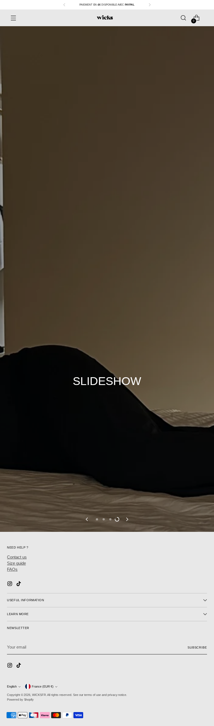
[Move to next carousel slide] (126, 519)
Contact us (16, 557)
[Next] (150, 4)
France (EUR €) (43, 686)
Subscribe (197, 647)
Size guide (16, 563)
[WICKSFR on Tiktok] (19, 584)
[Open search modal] (183, 18)
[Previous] (64, 4)
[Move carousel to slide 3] (110, 519)
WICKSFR (39, 694)
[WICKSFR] (104, 18)
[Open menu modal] (13, 18)
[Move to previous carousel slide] (87, 519)
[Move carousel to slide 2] (103, 519)
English (12, 686)
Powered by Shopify (20, 699)
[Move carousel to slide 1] (97, 519)
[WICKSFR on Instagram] (10, 584)
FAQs (12, 569)
